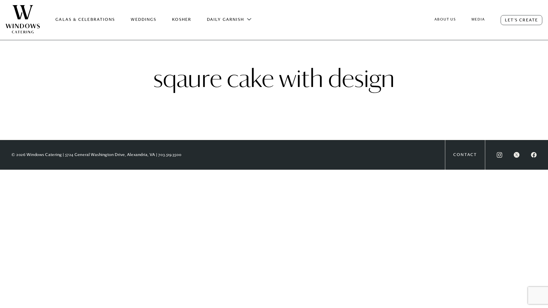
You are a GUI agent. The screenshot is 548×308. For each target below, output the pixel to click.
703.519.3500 (169, 155)
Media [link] (478, 19)
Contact (465, 155)
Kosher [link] (182, 20)
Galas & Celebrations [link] (85, 20)
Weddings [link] (144, 20)
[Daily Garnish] (249, 19)
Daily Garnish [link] (225, 20)
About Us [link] (445, 19)
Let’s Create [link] (521, 20)
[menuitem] (23, 25)
